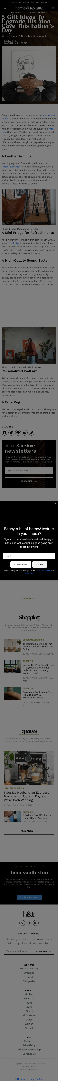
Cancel (39, 564)
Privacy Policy (29, 573)
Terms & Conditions (43, 570)
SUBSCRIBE (20, 564)
